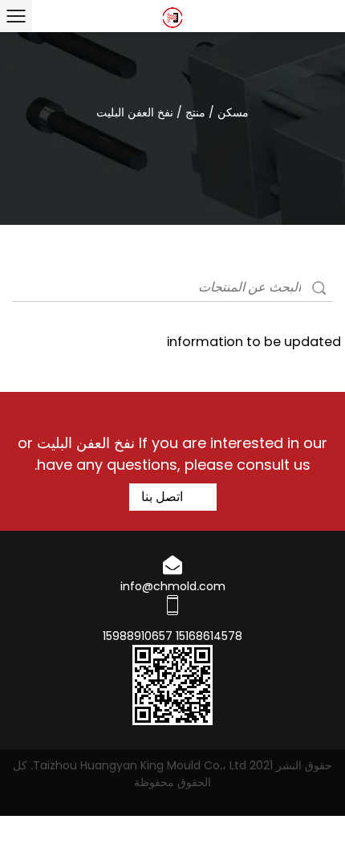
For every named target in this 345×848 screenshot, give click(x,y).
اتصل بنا (163, 496)
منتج (195, 112)
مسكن (233, 112)
